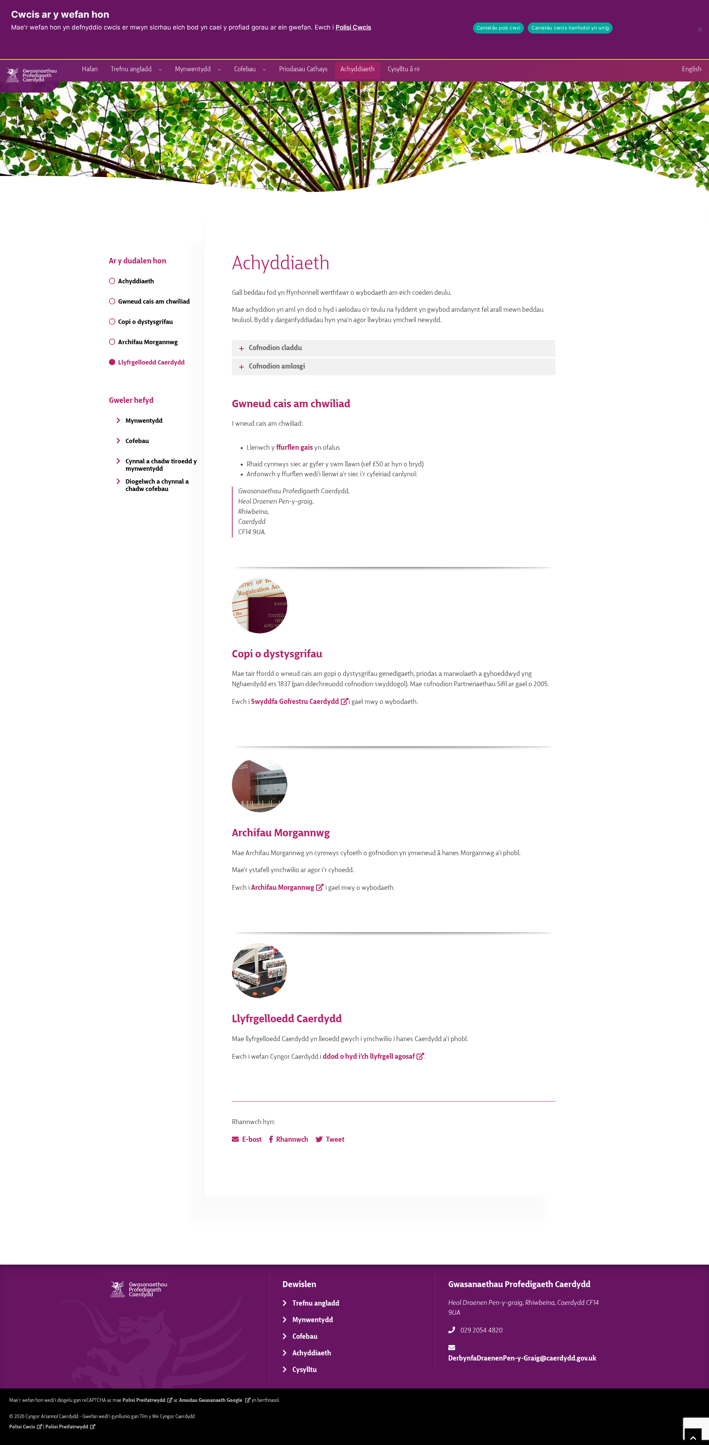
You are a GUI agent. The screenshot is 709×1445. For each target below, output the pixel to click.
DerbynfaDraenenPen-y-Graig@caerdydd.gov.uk (522, 1358)
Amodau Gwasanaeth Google (211, 1400)
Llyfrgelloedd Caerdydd (151, 363)
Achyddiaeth (357, 70)
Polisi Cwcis (353, 27)
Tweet (335, 1140)
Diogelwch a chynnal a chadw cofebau (157, 485)
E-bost (252, 1140)
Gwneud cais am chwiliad (154, 302)
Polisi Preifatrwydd (144, 1400)
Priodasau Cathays (303, 70)
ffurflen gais (294, 448)
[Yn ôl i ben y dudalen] (693, 1436)
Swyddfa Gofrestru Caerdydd (295, 702)
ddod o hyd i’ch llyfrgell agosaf (369, 1057)
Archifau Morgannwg (148, 342)
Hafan (90, 70)
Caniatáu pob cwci (498, 28)
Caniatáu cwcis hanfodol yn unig (570, 28)
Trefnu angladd (131, 70)
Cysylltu (304, 1370)
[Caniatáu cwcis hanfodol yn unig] (699, 29)
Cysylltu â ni (403, 70)
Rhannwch (292, 1140)
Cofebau (245, 70)
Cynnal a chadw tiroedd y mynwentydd (161, 465)
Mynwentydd (193, 70)
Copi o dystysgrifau (145, 322)
